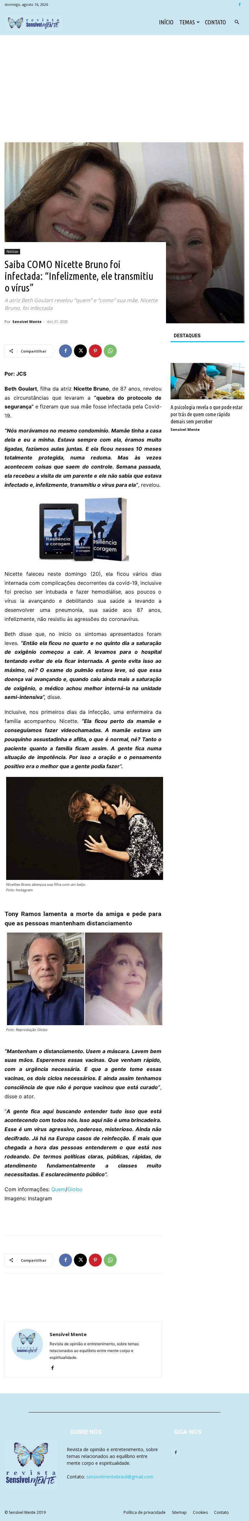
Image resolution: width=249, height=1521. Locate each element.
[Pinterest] (95, 350)
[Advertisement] (124, 93)
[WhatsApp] (110, 350)
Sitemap (179, 1512)
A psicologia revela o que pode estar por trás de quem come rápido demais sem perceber (207, 414)
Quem (58, 1189)
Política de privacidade (145, 1512)
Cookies (200, 1512)
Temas (187, 22)
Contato (215, 22)
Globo (74, 1189)
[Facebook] (239, 4)
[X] (80, 350)
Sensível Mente (27, 321)
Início (166, 22)
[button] (236, 22)
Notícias (12, 251)
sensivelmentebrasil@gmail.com (119, 1477)
